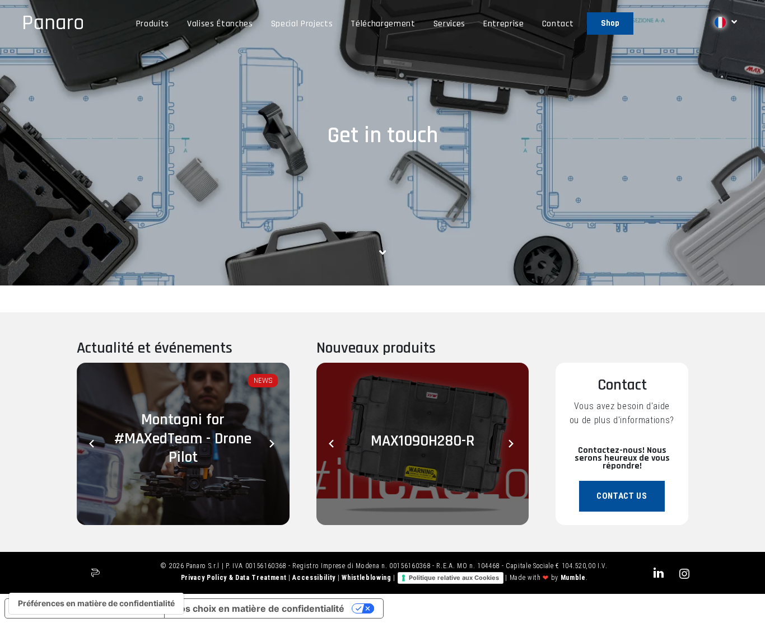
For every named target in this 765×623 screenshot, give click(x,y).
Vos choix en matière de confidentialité (259, 608)
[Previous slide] (93, 444)
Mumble (573, 578)
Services (449, 24)
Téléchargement (383, 24)
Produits (152, 24)
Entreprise (503, 24)
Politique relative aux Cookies (454, 578)
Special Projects (302, 24)
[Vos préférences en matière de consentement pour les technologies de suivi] (96, 603)
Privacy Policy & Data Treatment (234, 578)
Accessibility (314, 578)
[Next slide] (273, 444)
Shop (610, 23)
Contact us (621, 496)
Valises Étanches (220, 24)
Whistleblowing (367, 578)
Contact (558, 24)
